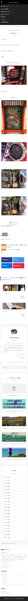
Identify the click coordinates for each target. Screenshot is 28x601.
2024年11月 (5, 477)
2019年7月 (5, 510)
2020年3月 (5, 486)
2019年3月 (5, 522)
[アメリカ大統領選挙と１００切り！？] (14, 388)
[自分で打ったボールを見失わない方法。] (14, 452)
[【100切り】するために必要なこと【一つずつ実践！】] (14, 421)
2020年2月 (5, 489)
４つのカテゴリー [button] (6, 11)
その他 (14, 35)
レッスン (4, 19)
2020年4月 (5, 483)
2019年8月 (5, 507)
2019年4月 (5, 519)
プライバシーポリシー (21, 356)
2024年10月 (5, 480)
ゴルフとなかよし (11, 598)
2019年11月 (5, 498)
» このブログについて (5, 563)
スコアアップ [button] (5, 14)
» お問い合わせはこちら (5, 567)
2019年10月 (5, 501)
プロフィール (5, 6)
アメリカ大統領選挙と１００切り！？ (14, 395)
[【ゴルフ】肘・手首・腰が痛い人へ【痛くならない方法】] (14, 437)
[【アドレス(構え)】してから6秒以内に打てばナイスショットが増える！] (14, 404)
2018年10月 (5, 537)
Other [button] (3, 16)
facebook (5, 259)
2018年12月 (5, 531)
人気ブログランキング (5, 239)
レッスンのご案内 (6, 293)
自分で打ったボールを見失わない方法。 (14, 459)
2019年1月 (5, 528)
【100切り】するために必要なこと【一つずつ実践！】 (14, 428)
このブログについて (21, 354)
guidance (22, 315)
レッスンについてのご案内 (13, 249)
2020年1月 (5, 492)
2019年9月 (5, 504)
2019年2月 (5, 525)
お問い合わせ (5, 22)
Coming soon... (4, 577)
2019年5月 (5, 516)
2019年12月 (5, 495)
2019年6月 (5, 513)
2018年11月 (5, 534)
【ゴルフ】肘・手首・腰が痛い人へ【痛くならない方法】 (14, 444)
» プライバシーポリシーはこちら (7, 565)
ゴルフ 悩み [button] (5, 9)
